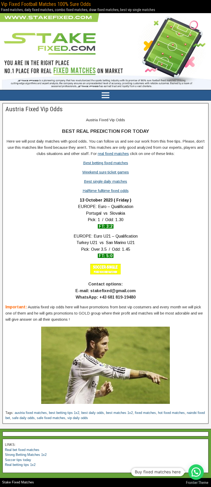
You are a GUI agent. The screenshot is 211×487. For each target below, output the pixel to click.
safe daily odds (23, 418)
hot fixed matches (171, 413)
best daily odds (92, 413)
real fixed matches (113, 153)
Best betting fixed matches (105, 163)
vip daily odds (77, 418)
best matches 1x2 (119, 413)
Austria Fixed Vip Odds (34, 109)
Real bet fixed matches (22, 450)
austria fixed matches (31, 413)
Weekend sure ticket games (105, 172)
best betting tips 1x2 (64, 413)
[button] (196, 472)
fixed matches (145, 413)
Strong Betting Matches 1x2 (26, 455)
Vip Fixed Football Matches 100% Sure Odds (46, 4)
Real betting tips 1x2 (20, 465)
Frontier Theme (197, 482)
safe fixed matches (51, 418)
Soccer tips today (18, 460)
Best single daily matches (105, 181)
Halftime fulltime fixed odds (106, 190)
